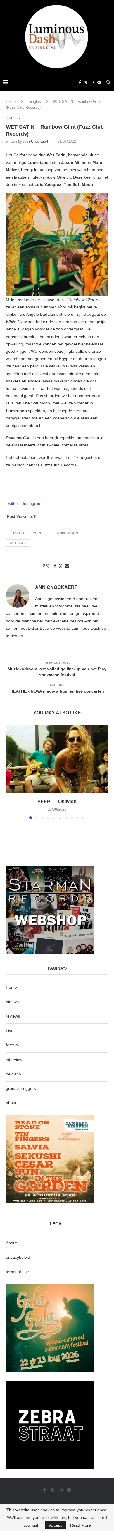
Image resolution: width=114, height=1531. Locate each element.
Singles (34, 101)
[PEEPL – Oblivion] (57, 759)
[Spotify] (99, 82)
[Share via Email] (67, 565)
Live (9, 1030)
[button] (11, 772)
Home (11, 101)
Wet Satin (18, 543)
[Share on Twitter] (60, 565)
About (11, 1242)
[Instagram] (92, 82)
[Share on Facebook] (55, 565)
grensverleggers (21, 1088)
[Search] (108, 82)
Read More (80, 1525)
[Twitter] (86, 82)
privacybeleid (18, 1257)
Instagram (32, 503)
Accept (55, 1525)
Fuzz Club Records (27, 533)
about (11, 1102)
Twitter (12, 503)
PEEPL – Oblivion (57, 801)
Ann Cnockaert (35, 141)
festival (12, 1045)
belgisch (13, 1074)
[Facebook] (80, 82)
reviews (13, 1016)
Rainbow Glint (67, 533)
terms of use (17, 1271)
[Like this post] (48, 565)
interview (14, 1059)
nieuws (12, 1001)
